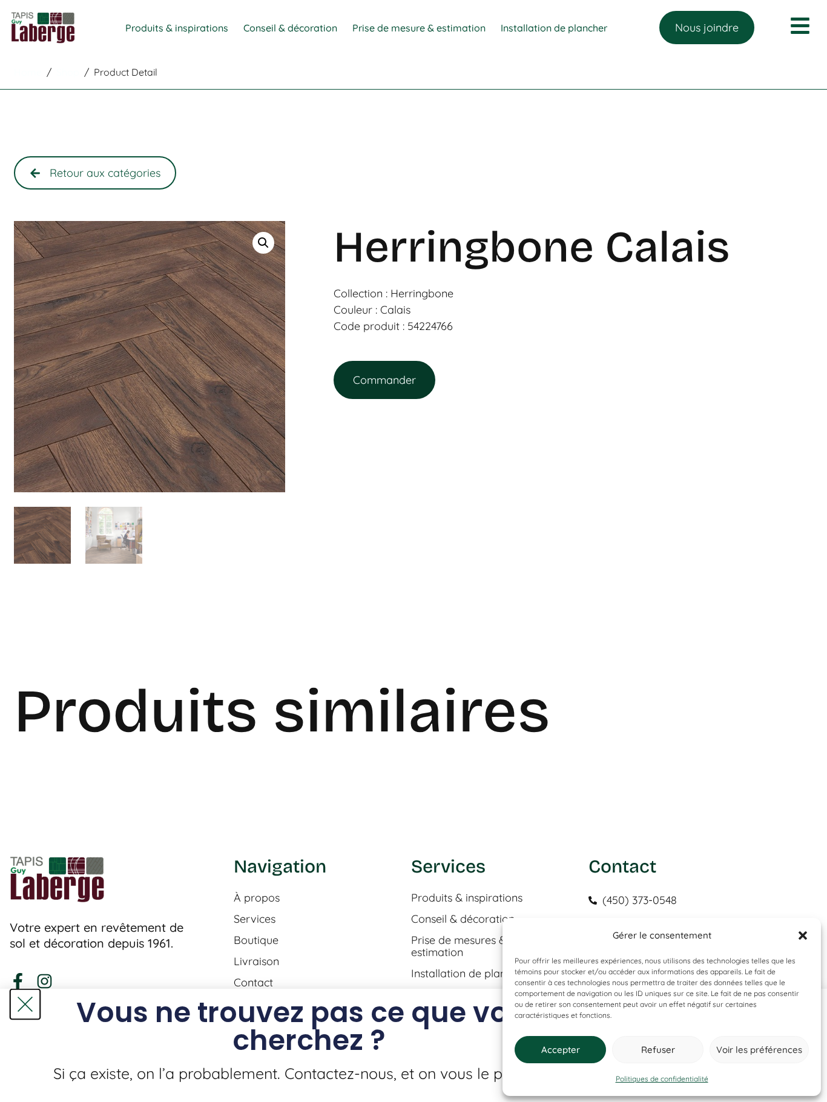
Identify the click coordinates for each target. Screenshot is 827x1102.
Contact (253, 983)
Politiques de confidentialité (662, 1078)
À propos (257, 898)
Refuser (658, 1049)
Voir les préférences (759, 1049)
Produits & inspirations (466, 898)
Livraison (256, 961)
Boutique (256, 940)
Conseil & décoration (463, 919)
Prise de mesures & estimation (458, 946)
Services (254, 919)
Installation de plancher (469, 974)
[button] (803, 935)
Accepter (560, 1049)
